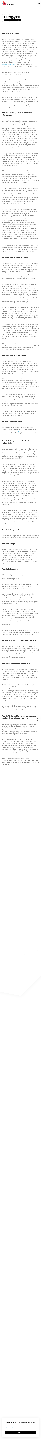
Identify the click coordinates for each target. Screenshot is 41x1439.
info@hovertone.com (22, 431)
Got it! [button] (20, 1432)
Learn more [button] (9, 1427)
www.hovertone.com (8, 65)
